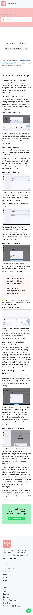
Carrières (6, 597)
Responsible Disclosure (11, 606)
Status (5, 580)
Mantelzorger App (9, 568)
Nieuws (5, 574)
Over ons (6, 594)
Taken (25, 48)
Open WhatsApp (17, 518)
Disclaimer (6, 603)
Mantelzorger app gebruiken (13, 48)
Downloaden (7, 571)
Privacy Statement (9, 600)
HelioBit (5, 591)
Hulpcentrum (7, 577)
